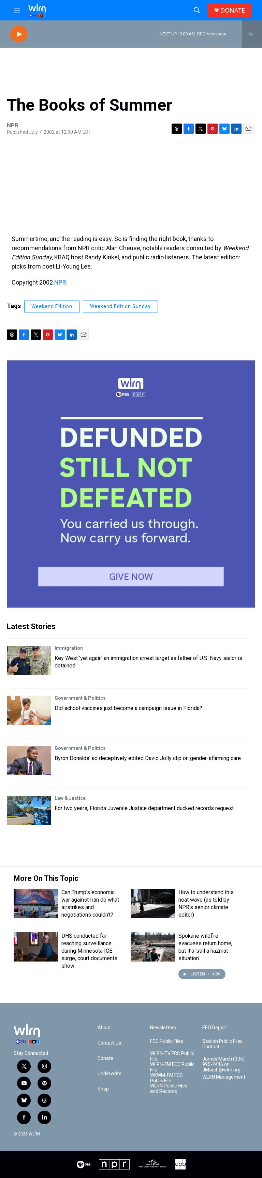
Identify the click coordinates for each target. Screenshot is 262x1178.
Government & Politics (80, 698)
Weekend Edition (51, 306)
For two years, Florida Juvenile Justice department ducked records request (144, 808)
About (104, 1027)
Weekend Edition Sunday (120, 306)
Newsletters (163, 1027)
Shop (103, 1089)
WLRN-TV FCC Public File (172, 1056)
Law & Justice (70, 798)
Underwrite (109, 1073)
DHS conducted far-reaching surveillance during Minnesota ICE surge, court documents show (89, 951)
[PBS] (83, 1164)
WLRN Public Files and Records (168, 1088)
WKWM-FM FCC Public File (166, 1078)
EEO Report (214, 1027)
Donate (105, 1058)
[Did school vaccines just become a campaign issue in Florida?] (29, 710)
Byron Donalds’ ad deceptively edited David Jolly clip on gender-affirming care (148, 758)
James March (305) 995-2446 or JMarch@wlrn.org (223, 1064)
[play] (18, 34)
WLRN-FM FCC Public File (172, 1067)
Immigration (69, 648)
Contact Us (109, 1043)
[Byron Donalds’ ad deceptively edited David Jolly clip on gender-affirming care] (29, 760)
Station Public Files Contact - (222, 1044)
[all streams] (252, 34)
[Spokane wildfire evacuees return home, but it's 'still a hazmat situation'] (153, 947)
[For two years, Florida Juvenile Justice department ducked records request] (29, 810)
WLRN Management (223, 1077)
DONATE (232, 10)
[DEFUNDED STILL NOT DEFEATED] (131, 484)
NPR (60, 282)
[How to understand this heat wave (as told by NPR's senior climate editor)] (153, 903)
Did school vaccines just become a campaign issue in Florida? (128, 708)
